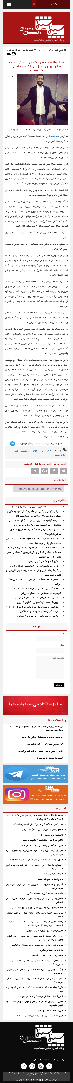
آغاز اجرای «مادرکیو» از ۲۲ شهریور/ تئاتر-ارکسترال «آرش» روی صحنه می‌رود (34, 886)
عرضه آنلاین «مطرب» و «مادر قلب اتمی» (38, 611)
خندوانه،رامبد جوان (42, 451)
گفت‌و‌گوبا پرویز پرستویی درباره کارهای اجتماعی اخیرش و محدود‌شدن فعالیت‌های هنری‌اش (36, 591)
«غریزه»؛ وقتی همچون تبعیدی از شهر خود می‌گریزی (40, 751)
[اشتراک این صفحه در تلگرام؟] (35, 471)
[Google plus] (44, 471)
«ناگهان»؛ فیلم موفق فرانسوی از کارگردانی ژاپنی (42, 830)
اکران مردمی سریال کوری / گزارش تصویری (45, 744)
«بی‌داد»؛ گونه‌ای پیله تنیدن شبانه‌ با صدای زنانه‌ (42, 845)
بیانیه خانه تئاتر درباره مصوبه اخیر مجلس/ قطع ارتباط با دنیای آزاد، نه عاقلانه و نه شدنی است (34, 817)
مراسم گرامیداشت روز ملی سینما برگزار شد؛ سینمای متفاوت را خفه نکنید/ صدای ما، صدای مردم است (35, 522)
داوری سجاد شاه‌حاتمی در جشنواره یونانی (45, 893)
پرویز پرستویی (21, 451)
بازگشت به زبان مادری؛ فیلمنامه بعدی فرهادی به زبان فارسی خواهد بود (34, 971)
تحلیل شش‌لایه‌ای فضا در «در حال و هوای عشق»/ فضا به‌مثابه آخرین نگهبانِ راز (34, 1003)
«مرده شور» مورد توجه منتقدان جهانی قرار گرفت (42, 737)
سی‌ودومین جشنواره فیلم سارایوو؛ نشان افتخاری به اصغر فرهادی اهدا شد (34, 914)
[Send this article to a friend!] (14, 54)
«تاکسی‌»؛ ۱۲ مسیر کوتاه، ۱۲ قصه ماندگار (45, 955)
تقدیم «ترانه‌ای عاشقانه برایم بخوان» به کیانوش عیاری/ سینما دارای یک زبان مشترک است (33, 541)
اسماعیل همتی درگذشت (52, 874)
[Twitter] (63, 471)
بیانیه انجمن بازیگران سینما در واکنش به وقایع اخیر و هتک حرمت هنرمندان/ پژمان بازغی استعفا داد (34, 513)
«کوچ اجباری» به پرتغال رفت (50, 879)
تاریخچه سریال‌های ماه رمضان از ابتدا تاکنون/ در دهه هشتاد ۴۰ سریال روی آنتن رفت (34, 728)
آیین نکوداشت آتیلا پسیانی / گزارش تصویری (37, 602)
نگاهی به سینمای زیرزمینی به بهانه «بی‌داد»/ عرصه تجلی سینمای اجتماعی (34, 900)
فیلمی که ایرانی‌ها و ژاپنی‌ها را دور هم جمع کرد (35, 598)
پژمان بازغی (59, 455)
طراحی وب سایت (50, 1079)
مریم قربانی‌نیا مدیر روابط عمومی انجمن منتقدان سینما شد (37, 945)
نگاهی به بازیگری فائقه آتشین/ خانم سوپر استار (43, 840)
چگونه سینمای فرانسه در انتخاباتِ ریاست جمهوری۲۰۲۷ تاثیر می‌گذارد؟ (34, 980)
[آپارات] (32, 1066)
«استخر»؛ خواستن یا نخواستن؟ (50, 758)
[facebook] (54, 471)
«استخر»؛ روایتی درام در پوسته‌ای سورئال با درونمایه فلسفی (37, 907)
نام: (62, 634)
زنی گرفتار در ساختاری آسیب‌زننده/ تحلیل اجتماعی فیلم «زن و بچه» (34, 989)
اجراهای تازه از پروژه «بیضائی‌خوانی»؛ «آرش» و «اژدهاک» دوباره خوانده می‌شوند (34, 852)
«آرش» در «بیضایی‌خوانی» (51, 950)
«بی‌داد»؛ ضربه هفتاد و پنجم (50, 1011)
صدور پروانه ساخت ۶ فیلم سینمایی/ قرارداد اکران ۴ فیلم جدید (36, 860)
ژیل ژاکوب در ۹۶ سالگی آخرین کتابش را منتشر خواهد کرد (38, 824)
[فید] (49, 1066)
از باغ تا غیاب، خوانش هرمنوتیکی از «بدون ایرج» (41, 996)
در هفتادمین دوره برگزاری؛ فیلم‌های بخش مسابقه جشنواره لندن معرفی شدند (34, 962)
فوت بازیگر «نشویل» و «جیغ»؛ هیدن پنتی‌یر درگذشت (40, 1016)
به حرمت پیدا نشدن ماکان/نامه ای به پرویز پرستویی (33, 507)
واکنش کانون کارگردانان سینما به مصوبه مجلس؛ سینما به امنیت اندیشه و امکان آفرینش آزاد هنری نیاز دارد (34, 923)
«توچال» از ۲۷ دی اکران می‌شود (43, 561)
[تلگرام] (24, 1066)
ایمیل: (62, 645)
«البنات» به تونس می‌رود (52, 835)
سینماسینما (54, 136)
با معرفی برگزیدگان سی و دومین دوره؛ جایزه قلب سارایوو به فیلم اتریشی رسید (34, 867)
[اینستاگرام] (41, 1066)
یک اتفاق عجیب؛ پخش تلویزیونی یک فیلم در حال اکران (32, 607)
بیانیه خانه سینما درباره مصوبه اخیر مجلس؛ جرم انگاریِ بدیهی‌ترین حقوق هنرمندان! (34, 937)
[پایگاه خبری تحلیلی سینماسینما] (36, 29)
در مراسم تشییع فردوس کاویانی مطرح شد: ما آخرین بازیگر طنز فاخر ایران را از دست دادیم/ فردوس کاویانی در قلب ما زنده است (33, 570)
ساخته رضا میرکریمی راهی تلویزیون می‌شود (37, 616)
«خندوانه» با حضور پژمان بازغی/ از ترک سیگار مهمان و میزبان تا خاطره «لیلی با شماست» (36, 66)
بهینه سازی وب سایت (33, 1079)
